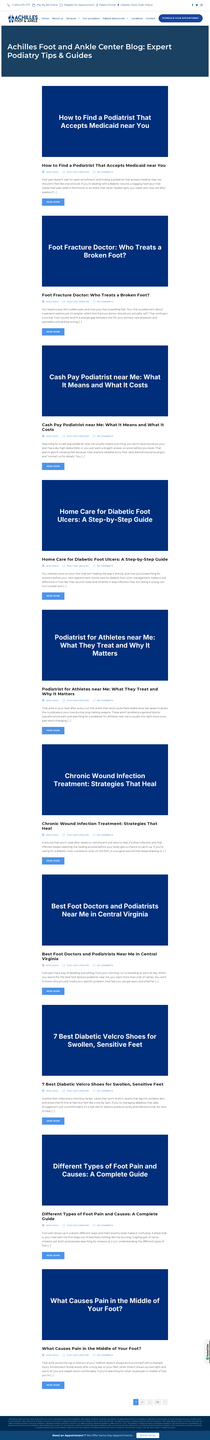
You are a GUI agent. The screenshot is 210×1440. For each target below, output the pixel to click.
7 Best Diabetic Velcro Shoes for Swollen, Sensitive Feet (102, 1084)
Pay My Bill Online (47, 4)
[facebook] (192, 5)
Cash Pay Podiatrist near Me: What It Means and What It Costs (103, 427)
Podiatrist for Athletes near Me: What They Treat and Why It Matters (100, 691)
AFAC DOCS (52, 172)
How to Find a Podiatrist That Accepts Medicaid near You (104, 165)
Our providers (91, 18)
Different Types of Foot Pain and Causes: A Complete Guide (100, 1216)
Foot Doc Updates (78, 172)
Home (45, 18)
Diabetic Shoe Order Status (137, 4)
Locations (137, 18)
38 (157, 1402)
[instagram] (201, 5)
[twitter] (197, 5)
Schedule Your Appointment (180, 18)
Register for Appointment (79, 4)
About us (57, 18)
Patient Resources (114, 18)
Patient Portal (107, 4)
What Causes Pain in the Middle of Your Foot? (91, 1348)
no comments (105, 172)
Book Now (148, 1435)
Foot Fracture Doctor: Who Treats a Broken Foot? (96, 295)
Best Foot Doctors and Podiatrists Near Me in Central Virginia (99, 956)
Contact (150, 18)
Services (71, 18)
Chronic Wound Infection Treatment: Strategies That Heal (99, 826)
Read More (53, 202)
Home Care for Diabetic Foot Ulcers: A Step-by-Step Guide (105, 559)
